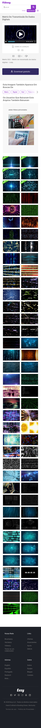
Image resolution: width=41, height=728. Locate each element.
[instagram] (22, 695)
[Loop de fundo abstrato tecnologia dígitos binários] (29, 186)
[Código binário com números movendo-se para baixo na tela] (11, 355)
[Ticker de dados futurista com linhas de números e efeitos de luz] (29, 270)
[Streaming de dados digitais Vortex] (29, 403)
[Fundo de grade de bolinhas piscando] (29, 536)
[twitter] (15, 695)
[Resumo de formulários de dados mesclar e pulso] (11, 391)
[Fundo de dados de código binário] (29, 210)
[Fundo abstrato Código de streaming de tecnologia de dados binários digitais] (29, 500)
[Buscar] (33, 7)
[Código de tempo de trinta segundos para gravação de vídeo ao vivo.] (29, 572)
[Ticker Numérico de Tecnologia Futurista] (11, 282)
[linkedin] (30, 695)
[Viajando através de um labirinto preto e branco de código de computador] (29, 451)
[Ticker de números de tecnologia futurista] (11, 270)
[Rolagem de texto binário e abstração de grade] (11, 258)
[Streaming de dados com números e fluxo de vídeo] (11, 572)
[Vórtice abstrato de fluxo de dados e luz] (11, 488)
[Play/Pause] (6, 42)
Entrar (24, 10)
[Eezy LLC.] (20, 690)
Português (8, 672)
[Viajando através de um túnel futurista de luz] (29, 222)
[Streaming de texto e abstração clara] (29, 246)
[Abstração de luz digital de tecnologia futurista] (29, 355)
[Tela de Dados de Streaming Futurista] (11, 439)
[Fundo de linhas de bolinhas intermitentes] (11, 560)
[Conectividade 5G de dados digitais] (29, 161)
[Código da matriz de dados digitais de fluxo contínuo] (29, 198)
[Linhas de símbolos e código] (29, 379)
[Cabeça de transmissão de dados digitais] (11, 234)
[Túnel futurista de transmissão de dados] (11, 222)
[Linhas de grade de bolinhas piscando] (29, 560)
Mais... (7, 678)
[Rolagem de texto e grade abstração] (29, 234)
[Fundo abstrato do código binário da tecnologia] (11, 367)
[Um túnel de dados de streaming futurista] (11, 475)
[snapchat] (26, 695)
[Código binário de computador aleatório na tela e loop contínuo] (29, 488)
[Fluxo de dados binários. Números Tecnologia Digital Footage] (11, 596)
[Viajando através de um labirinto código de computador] (11, 451)
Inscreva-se (31, 10)
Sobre (29, 665)
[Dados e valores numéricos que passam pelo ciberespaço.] (11, 343)
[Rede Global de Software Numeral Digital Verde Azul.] (11, 536)
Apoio (29, 646)
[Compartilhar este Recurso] (23, 50)
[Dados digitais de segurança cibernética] (11, 174)
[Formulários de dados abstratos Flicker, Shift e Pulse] (11, 403)
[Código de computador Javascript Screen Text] (29, 391)
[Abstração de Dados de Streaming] (11, 246)
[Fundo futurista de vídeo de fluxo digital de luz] (11, 427)
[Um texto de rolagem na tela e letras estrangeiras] (29, 463)
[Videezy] (6, 2)
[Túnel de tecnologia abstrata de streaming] (11, 210)
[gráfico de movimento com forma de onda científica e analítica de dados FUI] (29, 524)
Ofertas (30, 639)
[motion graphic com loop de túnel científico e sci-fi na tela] (11, 524)
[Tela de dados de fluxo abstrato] (29, 427)
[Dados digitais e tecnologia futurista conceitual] (11, 161)
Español (8, 668)
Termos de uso (11, 709)
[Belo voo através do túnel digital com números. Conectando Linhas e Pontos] (29, 282)
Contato (30, 675)
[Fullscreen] (35, 42)
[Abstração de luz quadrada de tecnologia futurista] (29, 439)
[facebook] (11, 695)
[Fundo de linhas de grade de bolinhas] (11, 548)
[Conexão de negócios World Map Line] (29, 343)
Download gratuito (22, 71)
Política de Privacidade (26, 709)
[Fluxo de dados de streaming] (11, 198)
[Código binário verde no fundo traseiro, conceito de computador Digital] (29, 596)
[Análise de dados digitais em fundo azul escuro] (29, 475)
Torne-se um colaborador (9, 650)
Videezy (8, 646)
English (7, 665)
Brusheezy (9, 639)
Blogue (29, 672)
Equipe (29, 668)
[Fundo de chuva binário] (11, 512)
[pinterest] (19, 695)
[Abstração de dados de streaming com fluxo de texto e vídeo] (29, 258)
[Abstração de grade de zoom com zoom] (11, 584)
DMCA (29, 649)
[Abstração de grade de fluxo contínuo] (29, 584)
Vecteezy (8, 642)
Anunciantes (32, 642)
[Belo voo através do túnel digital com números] (11, 294)
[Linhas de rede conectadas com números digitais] (11, 379)
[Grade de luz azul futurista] (11, 415)
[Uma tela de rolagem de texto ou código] (11, 463)
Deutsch (8, 675)
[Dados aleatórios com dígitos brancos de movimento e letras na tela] (11, 500)
